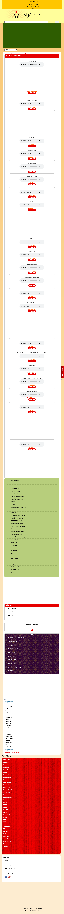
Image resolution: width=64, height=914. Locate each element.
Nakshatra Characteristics (17, 496)
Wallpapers (6, 799)
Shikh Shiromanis (14, 649)
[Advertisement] (32, 35)
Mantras (6, 860)
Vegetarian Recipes (15, 569)
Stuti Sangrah (6, 764)
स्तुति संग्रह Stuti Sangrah (17, 523)
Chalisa (6, 871)
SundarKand (6, 826)
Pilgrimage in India (15, 542)
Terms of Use (6, 844)
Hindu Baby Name (8, 834)
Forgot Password (8, 873)
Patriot (5, 807)
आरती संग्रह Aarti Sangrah (17, 518)
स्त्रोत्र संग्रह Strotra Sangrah (18, 526)
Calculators (13, 504)
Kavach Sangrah (7, 809)
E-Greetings (6, 831)
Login (14, 868)
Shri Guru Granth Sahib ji (16, 638)
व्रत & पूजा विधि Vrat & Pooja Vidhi (19, 515)
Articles (5, 817)
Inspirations (14, 550)
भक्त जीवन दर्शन (6, 792)
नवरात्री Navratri (15, 480)
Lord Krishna (32, 157)
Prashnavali (6, 767)
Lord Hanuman (32, 372)
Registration (7, 868)
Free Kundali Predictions (17, 483)
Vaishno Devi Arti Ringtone (21, 53)
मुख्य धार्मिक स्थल (11, 619)
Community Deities (8, 789)
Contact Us (7, 863)
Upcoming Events (7, 797)
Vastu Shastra (14, 558)
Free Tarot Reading (15, 491)
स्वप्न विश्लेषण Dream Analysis (18, 510)
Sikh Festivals (12, 660)
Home (7, 53)
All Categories (9, 706)
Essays (12, 572)
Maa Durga (32, 144)
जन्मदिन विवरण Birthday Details (18, 507)
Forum (5, 772)
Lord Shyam (33, 385)
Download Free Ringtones (12, 752)
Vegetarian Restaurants (17, 566)
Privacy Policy (7, 841)
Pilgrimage (6, 829)
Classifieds (6, 836)
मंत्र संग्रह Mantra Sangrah (17, 529)
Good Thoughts (7, 787)
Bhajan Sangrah (7, 779)
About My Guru (7, 839)
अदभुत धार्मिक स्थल (12, 612)
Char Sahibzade (13, 652)
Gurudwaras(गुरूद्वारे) (12, 608)
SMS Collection (7, 814)
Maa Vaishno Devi (32, 91)
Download (32, 92)
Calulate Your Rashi (15, 488)
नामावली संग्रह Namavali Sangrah (19, 537)
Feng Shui (13, 561)
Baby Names (14, 553)
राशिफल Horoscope (15, 502)
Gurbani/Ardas (13, 663)
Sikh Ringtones (33, 398)
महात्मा (4, 819)
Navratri (5, 812)
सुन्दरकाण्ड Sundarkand (16, 534)
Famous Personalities (9, 774)
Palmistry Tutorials (15, 556)
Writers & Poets (7, 777)
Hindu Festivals (7, 782)
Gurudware (12, 645)
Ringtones (12, 53)
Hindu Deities (6, 759)
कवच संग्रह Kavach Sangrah (17, 531)
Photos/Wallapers (14, 667)
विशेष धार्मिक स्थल (12, 615)
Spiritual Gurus (7, 769)
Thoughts (13, 548)
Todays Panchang (15, 485)
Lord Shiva (33, 107)
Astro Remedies (15, 494)
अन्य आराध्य (5, 824)
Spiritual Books (14, 539)
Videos (10, 671)
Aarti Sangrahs (8, 865)
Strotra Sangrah (7, 794)
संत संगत (5, 804)
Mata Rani (32, 195)
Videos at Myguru (7, 784)
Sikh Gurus (6, 762)
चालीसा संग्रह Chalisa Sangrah (18, 521)
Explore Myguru (15, 575)
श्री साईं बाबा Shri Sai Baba (17, 499)
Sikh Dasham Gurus (14, 641)
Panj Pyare (11, 656)
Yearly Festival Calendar (17, 564)
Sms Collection (14, 545)
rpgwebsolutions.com (34, 910)
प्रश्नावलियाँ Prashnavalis (17, 512)
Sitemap (5, 846)
